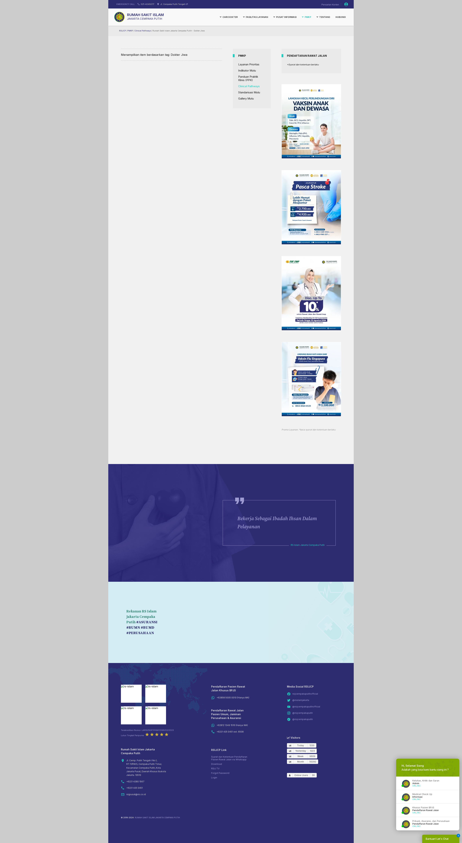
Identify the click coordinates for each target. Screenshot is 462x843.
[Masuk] (346, 4)
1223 (312, 750)
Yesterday (300, 750)
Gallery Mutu (246, 98)
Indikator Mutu (247, 70)
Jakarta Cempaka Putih (144, 18)
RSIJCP (122, 31)
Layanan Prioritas (248, 64)
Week (300, 756)
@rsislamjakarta (300, 700)
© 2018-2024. (127, 817)
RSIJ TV (215, 768)
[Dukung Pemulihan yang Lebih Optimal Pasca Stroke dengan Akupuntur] (311, 243)
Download (216, 764)
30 (313, 775)
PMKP (130, 31)
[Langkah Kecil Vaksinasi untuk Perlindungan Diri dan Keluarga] (311, 157)
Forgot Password (220, 773)
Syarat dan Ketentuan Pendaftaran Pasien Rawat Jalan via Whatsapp (229, 758)
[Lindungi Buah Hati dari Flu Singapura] (311, 415)
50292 (313, 761)
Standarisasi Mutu (249, 92)
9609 (312, 756)
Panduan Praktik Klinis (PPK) (248, 78)
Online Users (301, 775)
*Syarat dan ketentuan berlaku (303, 64)
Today (300, 745)
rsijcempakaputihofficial (305, 693)
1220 (312, 745)
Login (214, 777)
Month (300, 761)
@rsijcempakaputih (302, 713)
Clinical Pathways (142, 31)
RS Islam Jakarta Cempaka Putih (308, 545)
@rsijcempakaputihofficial (306, 706)
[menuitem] (228, 17)
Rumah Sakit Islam (145, 15)
